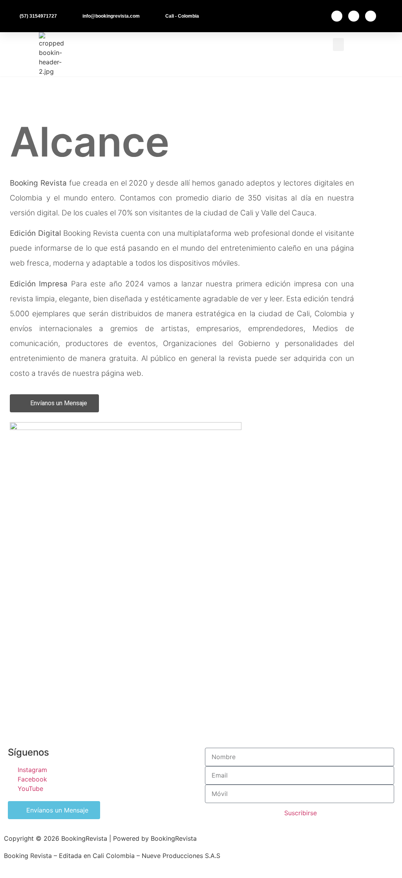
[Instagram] (353, 16)
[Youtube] (370, 16)
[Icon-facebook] (336, 16)
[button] (338, 44)
